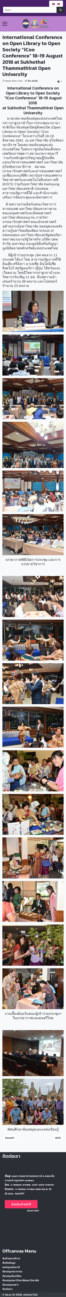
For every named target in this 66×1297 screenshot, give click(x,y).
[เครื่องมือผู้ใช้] (60, 81)
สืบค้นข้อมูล (8, 1263)
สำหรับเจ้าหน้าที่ (21, 1204)
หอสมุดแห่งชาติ (11, 1267)
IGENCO (42, 1295)
